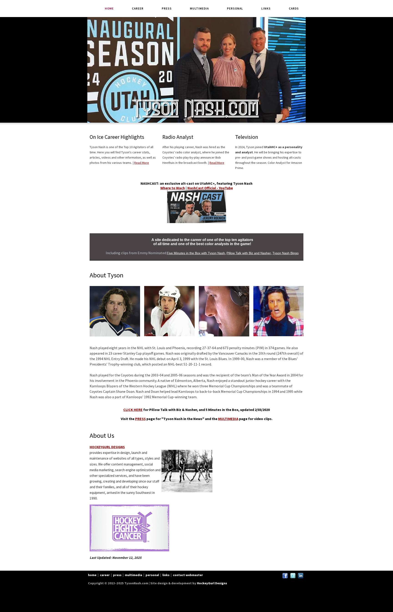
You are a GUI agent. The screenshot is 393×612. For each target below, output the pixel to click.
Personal (235, 8)
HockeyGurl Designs (212, 583)
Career (138, 8)
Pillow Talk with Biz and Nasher (249, 253)
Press (167, 8)
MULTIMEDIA (228, 418)
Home (109, 8)
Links (266, 8)
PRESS (140, 418)
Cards (294, 8)
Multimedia (199, 8)
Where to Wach (172, 188)
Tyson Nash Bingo (285, 253)
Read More (141, 163)
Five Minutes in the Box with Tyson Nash (196, 253)
